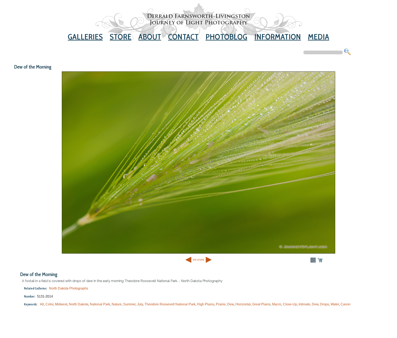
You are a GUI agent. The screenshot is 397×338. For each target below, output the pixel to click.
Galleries (85, 37)
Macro (276, 304)
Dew (230, 304)
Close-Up (290, 304)
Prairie (221, 304)
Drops (324, 304)
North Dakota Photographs (68, 288)
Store (120, 37)
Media (318, 37)
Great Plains (261, 304)
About (149, 37)
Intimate (304, 304)
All (42, 304)
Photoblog (226, 37)
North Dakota (78, 304)
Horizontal (243, 304)
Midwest (61, 304)
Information (277, 37)
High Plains (205, 304)
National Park (100, 304)
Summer (129, 304)
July (140, 304)
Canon (345, 304)
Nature (117, 304)
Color (49, 304)
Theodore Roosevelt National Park (170, 304)
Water (335, 304)
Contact (183, 37)
